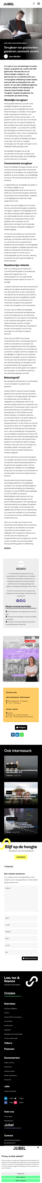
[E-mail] (20, 600)
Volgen (11, 1098)
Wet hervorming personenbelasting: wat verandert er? (21, 767)
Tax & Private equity (19, 43)
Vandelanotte (9, 775)
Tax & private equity (11, 1038)
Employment (8, 1025)
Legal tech (7, 1030)
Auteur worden (9, 1063)
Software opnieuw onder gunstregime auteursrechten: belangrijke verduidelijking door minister (21, 826)
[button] (38, 2)
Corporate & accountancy (13, 1017)
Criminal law (8, 1021)
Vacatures (7, 1080)
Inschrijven (21, 857)
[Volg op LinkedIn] (5, 1098)
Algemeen (9, 792)
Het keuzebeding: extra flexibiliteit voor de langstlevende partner (21, 793)
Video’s (8, 1043)
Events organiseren (10, 1075)
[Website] (17, 600)
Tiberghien (8, 832)
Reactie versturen (31, 958)
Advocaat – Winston (12, 709)
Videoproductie (9, 1071)
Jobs (7, 1086)
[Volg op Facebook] (5, 1102)
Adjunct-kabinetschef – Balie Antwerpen (18, 697)
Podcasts (9, 1049)
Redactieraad (8, 1121)
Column (6, 1013)
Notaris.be (8, 802)
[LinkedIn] (24, 600)
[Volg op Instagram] (15, 1102)
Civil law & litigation (10, 1008)
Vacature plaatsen (10, 1091)
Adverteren (8, 1067)
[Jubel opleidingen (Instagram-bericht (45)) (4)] (21, 681)
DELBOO (17, 57)
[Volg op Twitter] (15, 1098)
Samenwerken (12, 1057)
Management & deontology (13, 1034)
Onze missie (8, 1116)
